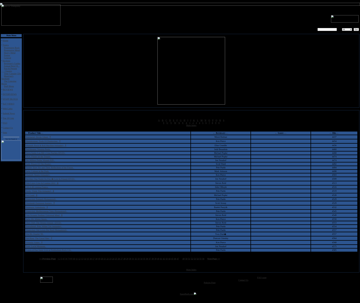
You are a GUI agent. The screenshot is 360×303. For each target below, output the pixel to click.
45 (172, 259)
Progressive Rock (12, 48)
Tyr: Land (31, 195)
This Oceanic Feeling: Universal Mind (44, 215)
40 (158, 259)
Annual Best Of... (12, 66)
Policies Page (210, 282)
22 (107, 259)
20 (102, 259)
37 (150, 259)
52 (192, 259)
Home (5, 40)
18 (96, 259)
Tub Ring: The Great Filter (38, 238)
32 (136, 259)
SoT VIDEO (8, 104)
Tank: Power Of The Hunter (38, 164)
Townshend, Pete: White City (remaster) (43, 226)
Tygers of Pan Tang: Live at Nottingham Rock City (48, 250)
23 (110, 259)
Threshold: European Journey (40, 203)
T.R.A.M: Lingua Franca (37, 187)
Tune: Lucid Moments (35, 246)
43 (167, 259)
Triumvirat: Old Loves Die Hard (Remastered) (46, 230)
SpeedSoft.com (187, 294)
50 (186, 259)
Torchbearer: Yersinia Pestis (38, 149)
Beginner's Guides (12, 63)
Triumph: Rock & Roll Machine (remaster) (45, 145)
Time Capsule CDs (12, 73)
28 (124, 259)
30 (130, 259)
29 (127, 259)
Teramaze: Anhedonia (36, 207)
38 (152, 259)
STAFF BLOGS (10, 99)
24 (113, 259)
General (7, 58)
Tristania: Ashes (34, 242)
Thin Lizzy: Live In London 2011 (41, 183)
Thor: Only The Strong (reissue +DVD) (43, 223)
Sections (6, 61)
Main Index (191, 125)
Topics (5, 45)
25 (116, 259)
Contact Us (8, 128)
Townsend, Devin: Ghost (38, 137)
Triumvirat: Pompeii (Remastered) (41, 199)
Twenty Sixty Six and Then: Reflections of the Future (49, 167)
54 (197, 259)
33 (138, 259)
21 (105, 259)
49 (183, 259)
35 (144, 259)
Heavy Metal (9, 53)
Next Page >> (213, 259)
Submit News (9, 113)
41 (161, 259)
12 (79, 259)
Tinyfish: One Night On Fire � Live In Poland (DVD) (50, 179)
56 (203, 259)
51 (189, 259)
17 (93, 259)
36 (147, 259)
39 (155, 259)
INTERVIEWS (10, 94)
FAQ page (261, 277)
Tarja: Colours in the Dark (37, 171)
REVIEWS (8, 89)
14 (85, 259)
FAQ (5, 123)
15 (88, 259)
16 (91, 259)
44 (169, 259)
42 (164, 259)
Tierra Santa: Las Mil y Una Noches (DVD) (45, 153)
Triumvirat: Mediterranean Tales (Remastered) (46, 211)
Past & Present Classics (9, 69)
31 (133, 259)
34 (141, 259)
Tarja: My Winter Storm (36, 219)
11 (77, 259)
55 (200, 259)
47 (178, 259)
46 (175, 259)
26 (119, 259)
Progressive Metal (12, 50)
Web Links (8, 108)
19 (99, 259)
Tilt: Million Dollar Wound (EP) (40, 160)
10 (74, 259)
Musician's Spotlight (7, 77)
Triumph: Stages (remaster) (37, 175)
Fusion (7, 55)
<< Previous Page (47, 259)
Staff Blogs (9, 86)
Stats (5, 132)
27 (122, 259)
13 (82, 259)
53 (195, 259)
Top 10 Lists (8, 118)
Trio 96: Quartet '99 (34, 234)
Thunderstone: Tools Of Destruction (43, 141)
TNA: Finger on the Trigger (38, 156)
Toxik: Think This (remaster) (39, 191)
